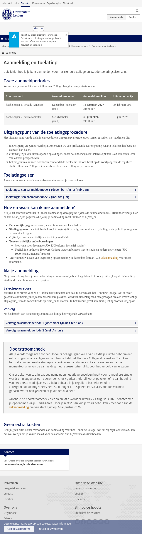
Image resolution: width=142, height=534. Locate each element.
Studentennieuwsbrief (87, 513)
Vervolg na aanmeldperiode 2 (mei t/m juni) (34, 330)
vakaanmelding (109, 257)
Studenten (25, 3)
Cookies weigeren (52, 529)
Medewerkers (38, 3)
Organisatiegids (54, 3)
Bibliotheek (68, 3)
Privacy (8, 518)
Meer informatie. (61, 523)
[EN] (133, 17)
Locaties (8, 499)
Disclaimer (80, 499)
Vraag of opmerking (86, 488)
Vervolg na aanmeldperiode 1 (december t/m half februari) (44, 323)
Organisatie (10, 513)
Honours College (79, 46)
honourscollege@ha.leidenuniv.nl (23, 464)
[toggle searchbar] (137, 11)
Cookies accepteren (19, 529)
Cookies (79, 494)
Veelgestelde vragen (15, 488)
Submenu (11, 53)
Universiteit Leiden (10, 3)
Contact (8, 494)
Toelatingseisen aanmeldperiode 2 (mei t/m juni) (37, 197)
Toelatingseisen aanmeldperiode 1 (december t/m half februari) (47, 190)
